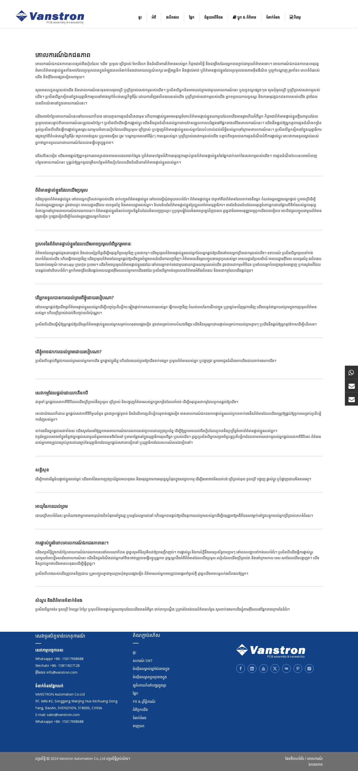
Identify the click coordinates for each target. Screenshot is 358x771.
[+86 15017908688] (351, 372)
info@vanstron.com (62, 672)
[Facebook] (240, 668)
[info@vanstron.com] (351, 385)
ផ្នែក (191, 17)
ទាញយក (138, 726)
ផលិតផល (172, 17)
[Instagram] (309, 668)
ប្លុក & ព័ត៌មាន (246, 17)
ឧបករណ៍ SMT (143, 660)
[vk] (286, 668)
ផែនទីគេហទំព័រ (294, 758)
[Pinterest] (297, 668)
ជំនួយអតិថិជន (213, 17)
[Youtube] (263, 668)
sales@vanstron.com (64, 714)
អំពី (154, 17)
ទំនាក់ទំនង (273, 17)
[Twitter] (275, 668)
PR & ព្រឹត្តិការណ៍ (144, 701)
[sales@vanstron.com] (351, 399)
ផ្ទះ (140, 17)
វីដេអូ (297, 17)
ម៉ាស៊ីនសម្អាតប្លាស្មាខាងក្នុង (150, 677)
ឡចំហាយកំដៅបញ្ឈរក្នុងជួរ (149, 685)
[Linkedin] (252, 668)
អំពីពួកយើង (140, 709)
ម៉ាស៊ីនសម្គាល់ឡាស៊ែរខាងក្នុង (151, 668)
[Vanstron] (270, 651)
